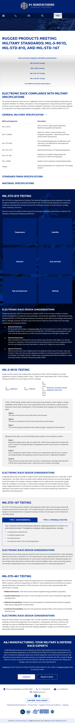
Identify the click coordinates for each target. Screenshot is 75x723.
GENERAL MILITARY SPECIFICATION (22, 114)
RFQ (57, 16)
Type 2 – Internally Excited (55, 520)
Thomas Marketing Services (58, 721)
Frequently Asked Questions (16, 705)
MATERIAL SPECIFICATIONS (18, 183)
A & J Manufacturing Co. (20, 721)
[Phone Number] (15, 16)
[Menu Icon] (3, 16)
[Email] (29, 15)
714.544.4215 (63, 689)
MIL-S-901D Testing (37, 68)
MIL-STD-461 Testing (37, 78)
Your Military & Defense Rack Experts (37, 83)
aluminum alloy (34, 329)
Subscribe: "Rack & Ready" (37, 700)
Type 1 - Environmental (19, 520)
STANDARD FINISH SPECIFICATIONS (22, 176)
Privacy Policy (32, 705)
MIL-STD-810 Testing (37, 63)
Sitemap (65, 705)
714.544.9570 (45, 689)
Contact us (6, 667)
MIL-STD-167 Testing (37, 73)
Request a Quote (47, 677)
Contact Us (26, 677)
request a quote (63, 667)
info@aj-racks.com (39, 692)
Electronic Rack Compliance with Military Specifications (37, 58)
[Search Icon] (42, 16)
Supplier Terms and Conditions (50, 705)
